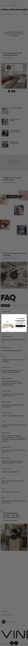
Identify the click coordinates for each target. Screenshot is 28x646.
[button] (20, 326)
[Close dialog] (26, 314)
